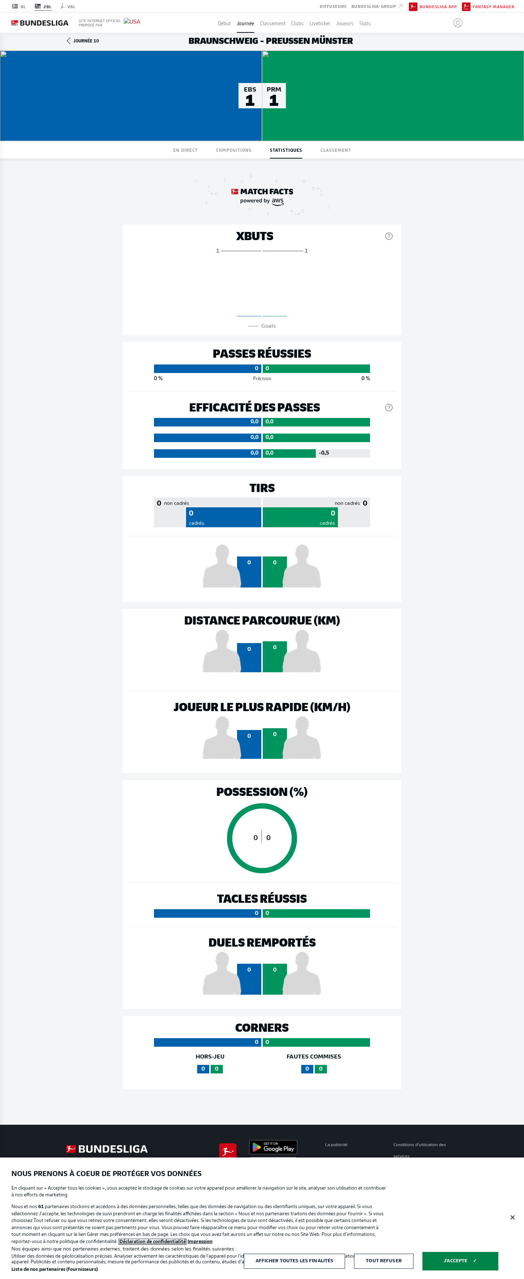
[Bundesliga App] (413, 6)
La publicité (336, 1145)
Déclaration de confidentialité (152, 1241)
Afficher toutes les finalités (295, 1261)
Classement (273, 23)
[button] (455, 23)
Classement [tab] (335, 150)
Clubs (297, 23)
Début (224, 23)
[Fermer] (512, 1217)
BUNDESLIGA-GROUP (374, 6)
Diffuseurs (333, 6)
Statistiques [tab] (286, 150)
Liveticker (319, 23)
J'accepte (455, 1261)
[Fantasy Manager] (466, 6)
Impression (199, 1241)
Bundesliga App (438, 6)
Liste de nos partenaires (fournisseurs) (54, 1269)
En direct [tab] (185, 150)
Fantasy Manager (493, 6)
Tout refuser (384, 1261)
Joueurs (345, 23)
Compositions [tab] (234, 150)
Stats (365, 23)
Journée (245, 23)
